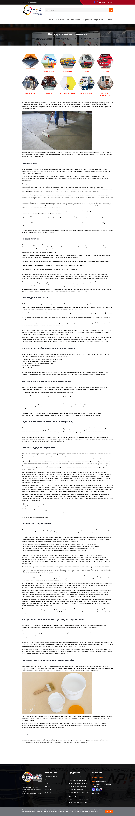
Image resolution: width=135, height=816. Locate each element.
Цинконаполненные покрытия (78, 793)
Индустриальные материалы (78, 802)
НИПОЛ (30, 71)
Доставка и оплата (51, 776)
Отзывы (47, 786)
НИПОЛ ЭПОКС (67, 71)
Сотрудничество (98, 20)
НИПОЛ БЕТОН (30, 93)
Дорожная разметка (75, 796)
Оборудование (87, 20)
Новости (51, 20)
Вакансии (48, 789)
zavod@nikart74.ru (101, 781)
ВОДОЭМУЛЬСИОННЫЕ (67, 93)
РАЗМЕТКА (48, 93)
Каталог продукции (73, 20)
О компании (60, 20)
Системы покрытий (75, 777)
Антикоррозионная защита (77, 780)
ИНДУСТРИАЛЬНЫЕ (86, 93)
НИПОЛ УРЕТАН (49, 71)
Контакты (110, 20)
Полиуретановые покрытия (77, 786)
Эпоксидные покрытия (76, 789)
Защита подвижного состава (78, 783)
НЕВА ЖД (86, 71)
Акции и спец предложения (53, 783)
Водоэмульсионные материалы (78, 799)
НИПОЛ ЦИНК (105, 71)
